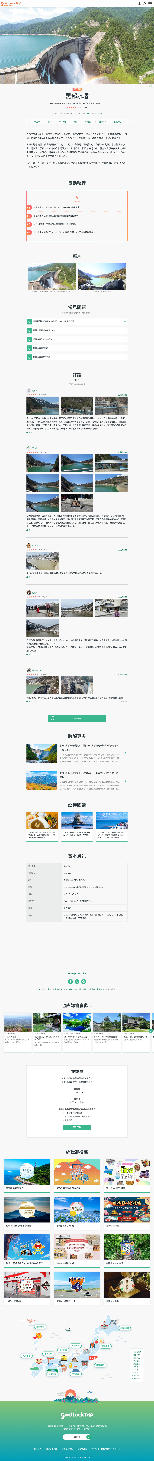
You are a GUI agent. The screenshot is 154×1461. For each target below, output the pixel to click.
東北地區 (105, 1346)
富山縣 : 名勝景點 (97, 989)
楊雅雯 (34, 391)
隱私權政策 (82, 1449)
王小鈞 (34, 448)
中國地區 (48, 1354)
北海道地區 (125, 1328)
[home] (11, 4)
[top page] (39, 989)
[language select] (139, 3)
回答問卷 (77, 1127)
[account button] (144, 3)
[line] (83, 981)
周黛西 (34, 593)
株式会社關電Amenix (94, 114)
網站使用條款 (51, 1449)
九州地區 (26, 1356)
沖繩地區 (40, 1327)
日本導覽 (47, 989)
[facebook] (70, 981)
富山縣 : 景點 (80, 989)
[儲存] (150, 85)
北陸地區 (59, 989)
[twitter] (77, 981)
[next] (151, 1031)
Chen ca (35, 546)
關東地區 (100, 1365)
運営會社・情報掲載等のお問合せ (105, 1449)
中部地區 (76, 1374)
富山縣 (69, 989)
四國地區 (52, 1374)
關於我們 (37, 1449)
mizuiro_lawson (38, 670)
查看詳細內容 (123, 395)
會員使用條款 (67, 1449)
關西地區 (63, 1350)
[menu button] (150, 3)
